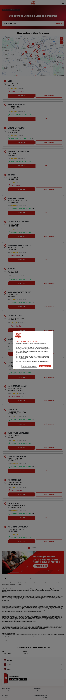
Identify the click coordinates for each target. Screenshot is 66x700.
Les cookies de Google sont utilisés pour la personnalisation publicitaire (32, 350)
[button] (37, 361)
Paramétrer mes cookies (29, 366)
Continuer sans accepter (44, 332)
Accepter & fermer (45, 366)
